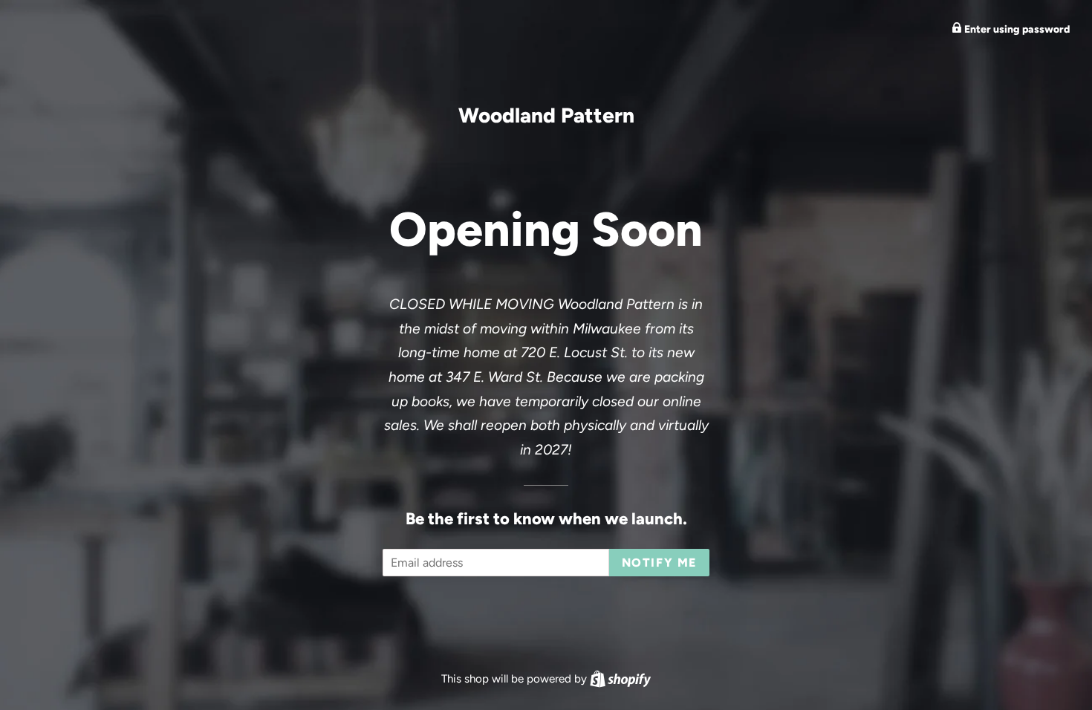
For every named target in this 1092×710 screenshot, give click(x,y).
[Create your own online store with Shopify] (620, 678)
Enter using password (1016, 29)
